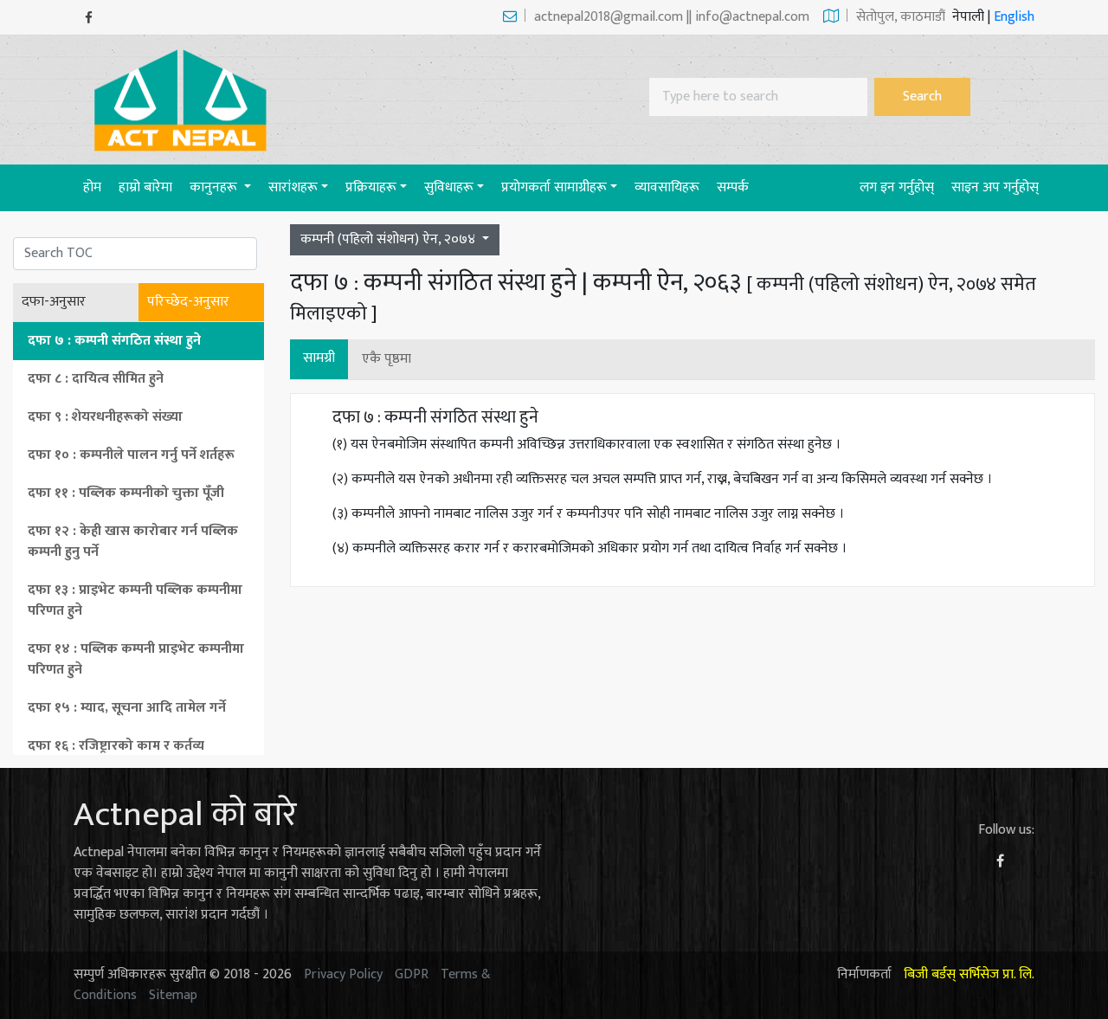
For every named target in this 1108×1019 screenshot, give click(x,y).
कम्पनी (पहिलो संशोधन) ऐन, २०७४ (389, 239)
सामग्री (319, 358)
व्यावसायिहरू (667, 187)
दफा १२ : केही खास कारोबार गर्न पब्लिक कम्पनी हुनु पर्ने (133, 541)
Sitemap (173, 995)
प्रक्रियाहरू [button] (370, 187)
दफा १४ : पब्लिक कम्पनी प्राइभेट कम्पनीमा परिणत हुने (136, 659)
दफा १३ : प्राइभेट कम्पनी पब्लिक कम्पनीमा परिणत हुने (135, 600)
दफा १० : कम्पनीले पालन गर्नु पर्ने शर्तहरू (131, 455)
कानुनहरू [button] (215, 187)
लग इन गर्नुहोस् (897, 187)
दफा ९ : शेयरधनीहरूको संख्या (105, 417)
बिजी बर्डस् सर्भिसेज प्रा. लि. (969, 974)
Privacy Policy (343, 974)
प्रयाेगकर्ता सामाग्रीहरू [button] (554, 187)
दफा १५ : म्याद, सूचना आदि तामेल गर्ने (127, 707)
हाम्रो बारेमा (145, 187)
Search (922, 96)
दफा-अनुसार (54, 302)
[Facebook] (89, 18)
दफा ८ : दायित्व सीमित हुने (96, 378)
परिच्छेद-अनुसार (188, 302)
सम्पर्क (733, 187)
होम (96, 187)
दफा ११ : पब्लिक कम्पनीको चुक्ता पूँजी (126, 493)
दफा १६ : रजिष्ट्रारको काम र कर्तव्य (116, 746)
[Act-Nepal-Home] (184, 99)
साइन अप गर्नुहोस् (995, 187)
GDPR (411, 974)
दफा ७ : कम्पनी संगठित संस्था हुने (114, 340)
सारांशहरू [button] (293, 187)
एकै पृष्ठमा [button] (386, 359)
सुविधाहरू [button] (448, 187)
